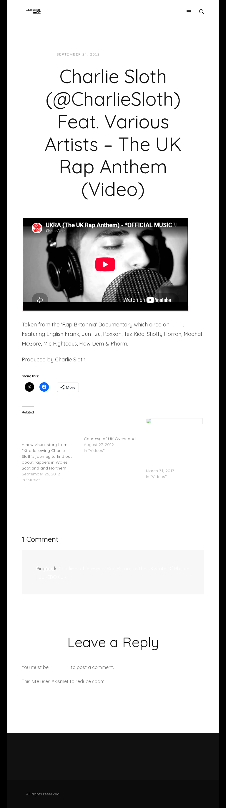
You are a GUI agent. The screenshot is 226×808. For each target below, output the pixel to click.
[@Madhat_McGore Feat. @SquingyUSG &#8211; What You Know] (115, 435)
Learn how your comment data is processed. (155, 681)
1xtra (177, 324)
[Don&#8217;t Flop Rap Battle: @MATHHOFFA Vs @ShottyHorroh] (174, 434)
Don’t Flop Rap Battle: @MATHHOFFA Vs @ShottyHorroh (167, 458)
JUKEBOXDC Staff (125, 54)
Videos (157, 54)
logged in (60, 667)
